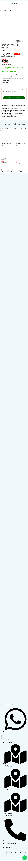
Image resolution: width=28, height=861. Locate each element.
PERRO (16, 42)
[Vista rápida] (12, 130)
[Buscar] (21, 4)
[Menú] (3, 3)
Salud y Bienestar (22, 42)
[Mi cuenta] (23, 4)
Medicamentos (18, 41)
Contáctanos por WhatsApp (14, 98)
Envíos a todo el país (10, 71)
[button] (6, 170)
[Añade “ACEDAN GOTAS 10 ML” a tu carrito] (20, 170)
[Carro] (25, 4)
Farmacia (23, 40)
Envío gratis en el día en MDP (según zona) (14, 67)
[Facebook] (1, 850)
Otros (23, 41)
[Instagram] (2, 850)
